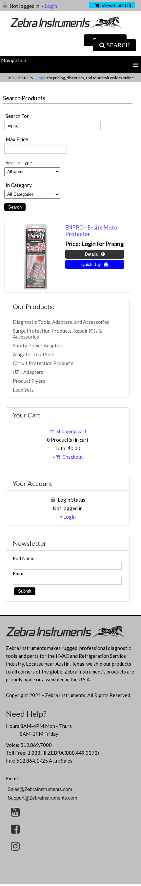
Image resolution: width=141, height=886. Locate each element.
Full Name (23, 558)
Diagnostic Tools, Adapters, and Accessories (61, 322)
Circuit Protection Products (43, 363)
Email (19, 573)
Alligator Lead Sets (33, 354)
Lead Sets (23, 390)
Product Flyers (29, 381)
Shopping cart (71, 431)
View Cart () (115, 5)
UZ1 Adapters (28, 372)
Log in (41, 77)
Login (51, 6)
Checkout (71, 457)
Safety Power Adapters (38, 345)
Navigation (13, 60)
